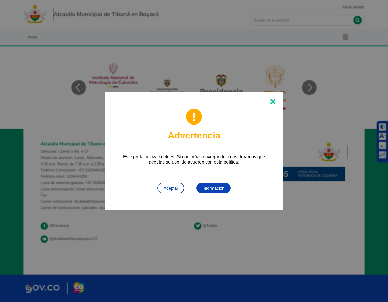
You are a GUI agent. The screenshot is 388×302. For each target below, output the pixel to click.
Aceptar (171, 188)
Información (213, 188)
